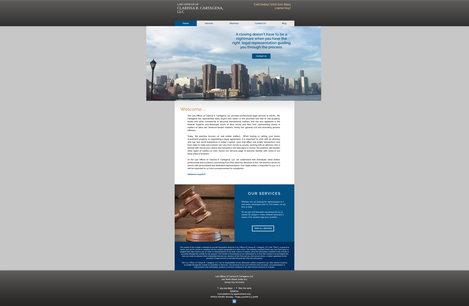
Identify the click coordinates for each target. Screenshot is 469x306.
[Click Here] (234, 301)
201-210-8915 (226, 288)
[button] (261, 56)
